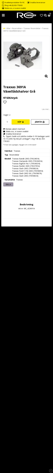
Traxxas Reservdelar (31, 28)
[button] (41, 15)
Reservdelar (17, 28)
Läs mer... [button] (46, 109)
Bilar (8, 28)
